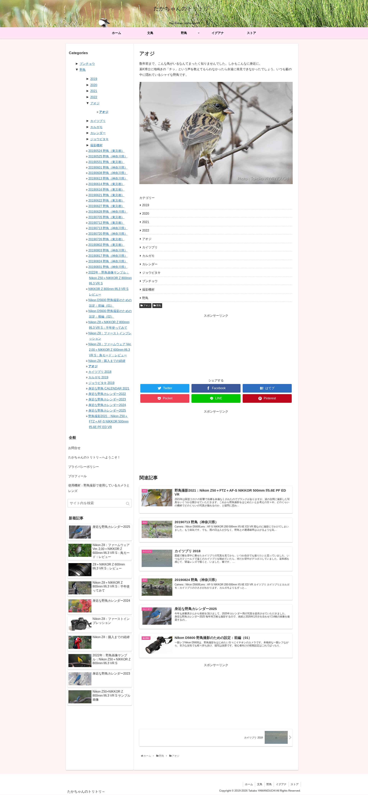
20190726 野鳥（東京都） (106, 239)
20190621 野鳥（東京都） (106, 195)
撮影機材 (148, 289)
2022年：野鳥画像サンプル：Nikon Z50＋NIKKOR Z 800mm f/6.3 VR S (110, 278)
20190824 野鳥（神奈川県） (107, 261)
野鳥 (145, 298)
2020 (145, 213)
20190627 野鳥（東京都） (106, 206)
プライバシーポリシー (83, 466)
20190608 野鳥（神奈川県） (107, 173)
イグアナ (281, 784)
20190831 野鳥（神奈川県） (107, 267)
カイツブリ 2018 (99, 371)
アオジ (146, 239)
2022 (145, 230)
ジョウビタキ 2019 (101, 383)
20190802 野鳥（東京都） (106, 244)
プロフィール (77, 476)
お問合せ (74, 448)
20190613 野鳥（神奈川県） (107, 178)
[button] (128, 503)
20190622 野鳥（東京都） (106, 200)
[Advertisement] (216, 345)
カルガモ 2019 (98, 377)
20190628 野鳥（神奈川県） (107, 211)
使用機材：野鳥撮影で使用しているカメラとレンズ (99, 488)
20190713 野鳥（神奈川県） (107, 228)
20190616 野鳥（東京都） (106, 189)
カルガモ (148, 255)
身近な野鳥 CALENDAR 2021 (108, 388)
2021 (145, 222)
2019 (145, 205)
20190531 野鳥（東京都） (106, 162)
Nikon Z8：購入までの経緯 (106, 360)
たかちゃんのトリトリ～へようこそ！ (94, 457)
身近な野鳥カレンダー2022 (107, 393)
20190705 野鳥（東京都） (106, 217)
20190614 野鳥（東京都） (106, 184)
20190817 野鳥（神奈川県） (107, 255)
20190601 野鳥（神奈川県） (107, 167)
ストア (295, 784)
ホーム (249, 784)
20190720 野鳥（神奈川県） (107, 233)
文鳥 (259, 784)
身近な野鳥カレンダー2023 (107, 399)
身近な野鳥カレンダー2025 (107, 410)
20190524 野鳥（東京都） (106, 150)
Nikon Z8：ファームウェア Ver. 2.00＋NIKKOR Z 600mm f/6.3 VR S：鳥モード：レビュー (109, 350)
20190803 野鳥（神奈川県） (107, 250)
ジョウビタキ (151, 272)
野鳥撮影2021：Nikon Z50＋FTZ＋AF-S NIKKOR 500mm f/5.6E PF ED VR (108, 421)
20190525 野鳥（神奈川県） (107, 156)
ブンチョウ (150, 281)
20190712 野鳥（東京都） (106, 222)
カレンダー (150, 264)
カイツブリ (150, 247)
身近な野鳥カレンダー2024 (107, 405)
